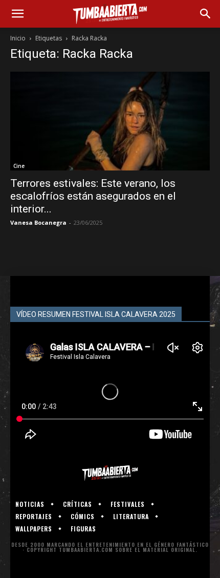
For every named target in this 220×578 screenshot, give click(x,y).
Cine (19, 165)
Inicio (18, 38)
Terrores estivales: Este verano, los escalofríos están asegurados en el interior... (93, 196)
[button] (17, 14)
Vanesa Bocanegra (38, 222)
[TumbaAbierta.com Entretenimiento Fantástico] (110, 473)
